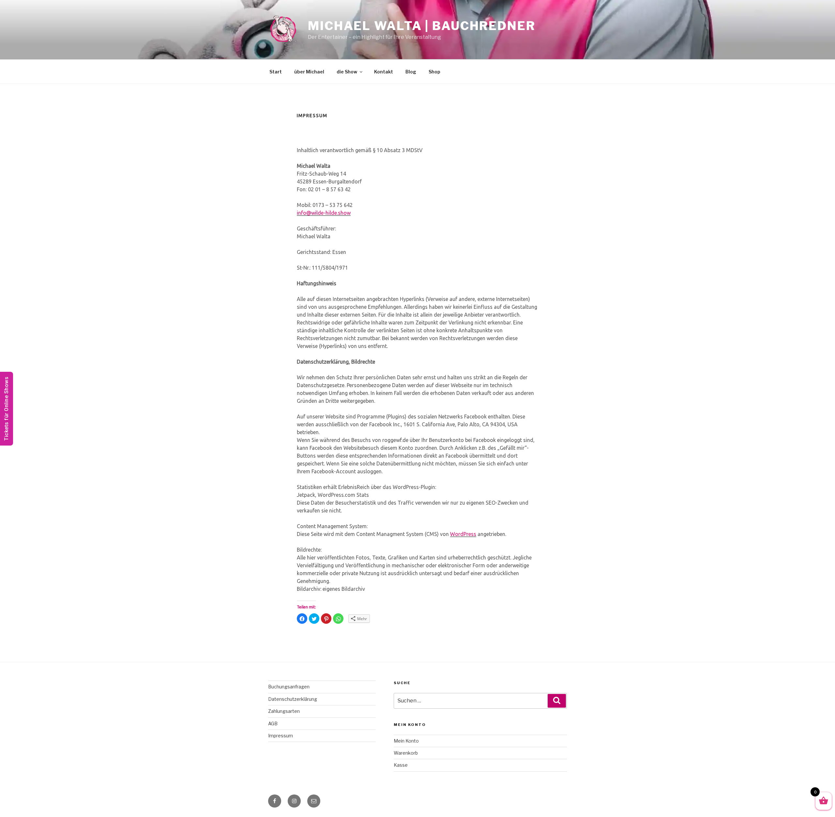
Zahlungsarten (284, 711)
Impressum (280, 735)
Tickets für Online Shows (6, 409)
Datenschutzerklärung (292, 699)
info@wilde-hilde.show (324, 213)
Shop (434, 71)
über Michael (309, 71)
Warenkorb (406, 753)
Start (275, 71)
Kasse (401, 765)
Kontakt (383, 71)
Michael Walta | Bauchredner (422, 26)
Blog (410, 71)
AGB (273, 723)
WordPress (463, 534)
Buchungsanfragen (289, 686)
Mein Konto (406, 741)
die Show (347, 71)
